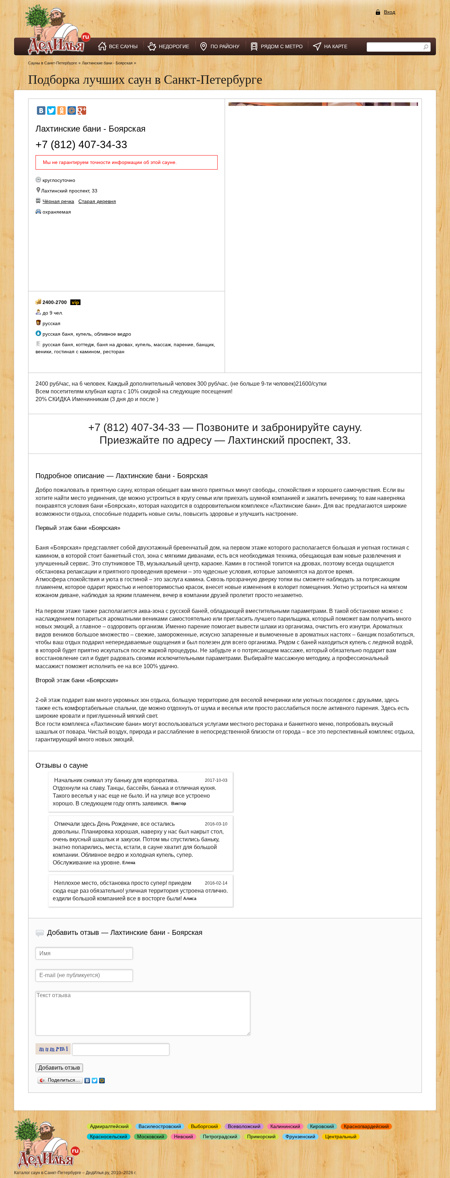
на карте (335, 46)
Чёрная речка (58, 201)
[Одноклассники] (61, 110)
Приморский (261, 1136)
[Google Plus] (82, 110)
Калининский (285, 1126)
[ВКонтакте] (41, 110)
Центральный (340, 1136)
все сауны (123, 46)
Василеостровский (160, 1126)
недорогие (174, 46)
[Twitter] (51, 110)
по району (225, 46)
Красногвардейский (366, 1126)
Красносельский (108, 1136)
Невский (183, 1136)
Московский (150, 1136)
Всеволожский (244, 1126)
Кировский (322, 1126)
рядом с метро (282, 46)
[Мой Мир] (72, 110)
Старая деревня (97, 201)
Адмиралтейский (109, 1126)
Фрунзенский (300, 1136)
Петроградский (220, 1136)
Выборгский (204, 1126)
